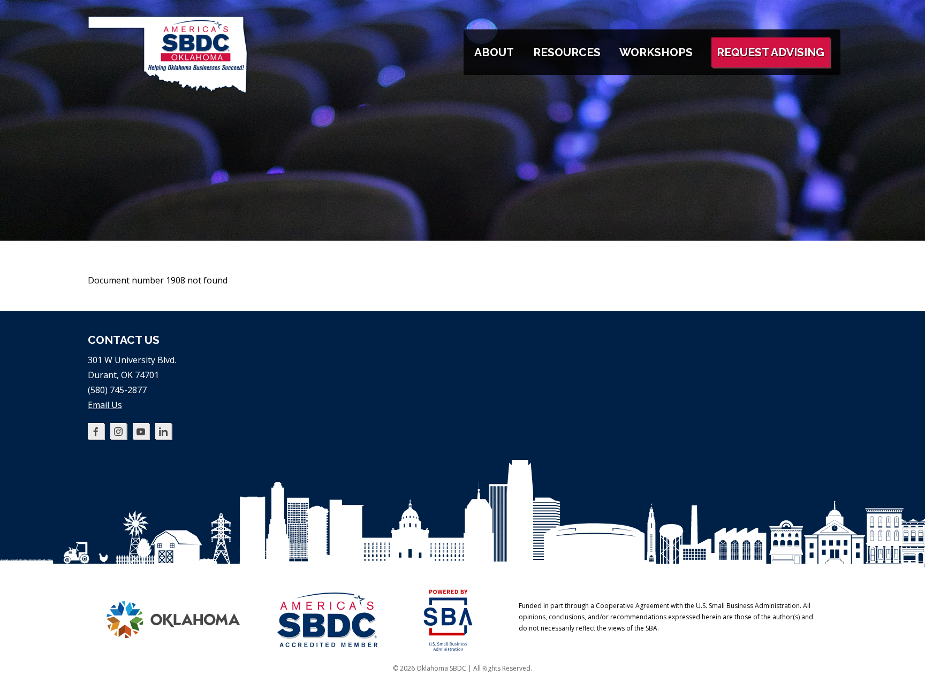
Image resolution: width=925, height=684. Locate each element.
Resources (567, 52)
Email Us (105, 405)
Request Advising (770, 52)
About (494, 52)
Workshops (656, 52)
